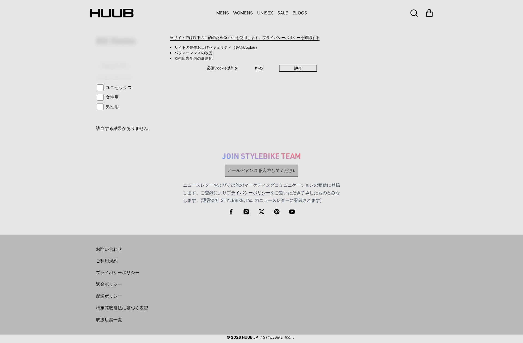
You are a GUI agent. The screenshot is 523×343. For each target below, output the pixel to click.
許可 (298, 68)
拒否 (259, 68)
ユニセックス (119, 87)
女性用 (112, 97)
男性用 (112, 106)
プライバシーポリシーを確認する (291, 37)
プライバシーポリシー (248, 192)
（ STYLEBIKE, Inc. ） (277, 337)
